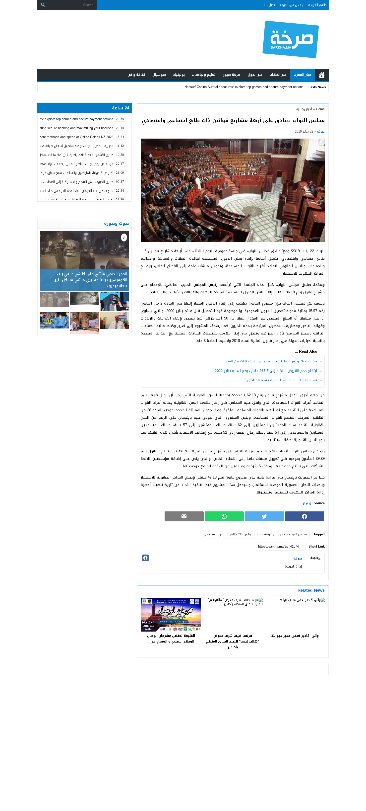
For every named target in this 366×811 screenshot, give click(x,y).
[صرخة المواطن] (274, 39)
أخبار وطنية (304, 109)
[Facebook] (145, 557)
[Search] (43, 5)
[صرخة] (314, 563)
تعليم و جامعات (204, 75)
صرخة (321, 131)
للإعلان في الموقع (292, 5)
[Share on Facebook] (304, 516)
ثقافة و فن (136, 75)
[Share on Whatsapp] (224, 516)
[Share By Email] (184, 516)
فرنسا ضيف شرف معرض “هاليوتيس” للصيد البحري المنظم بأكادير (232, 641)
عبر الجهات (277, 75)
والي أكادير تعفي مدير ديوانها (294, 636)
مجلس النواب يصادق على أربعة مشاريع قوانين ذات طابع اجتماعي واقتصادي (255, 534)
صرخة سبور (232, 75)
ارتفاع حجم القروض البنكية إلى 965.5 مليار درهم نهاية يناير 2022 (266, 370)
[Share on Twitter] (264, 516)
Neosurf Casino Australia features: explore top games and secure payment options (244, 87)
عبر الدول (255, 75)
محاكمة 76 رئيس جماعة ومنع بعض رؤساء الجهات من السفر (270, 361)
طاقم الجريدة (317, 5)
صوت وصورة (116, 223)
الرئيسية (321, 75)
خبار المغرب (302, 75)
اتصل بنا (270, 5)
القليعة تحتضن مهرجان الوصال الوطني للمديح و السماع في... (171, 639)
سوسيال (159, 75)
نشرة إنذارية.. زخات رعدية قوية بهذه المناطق (282, 380)
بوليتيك (179, 75)
